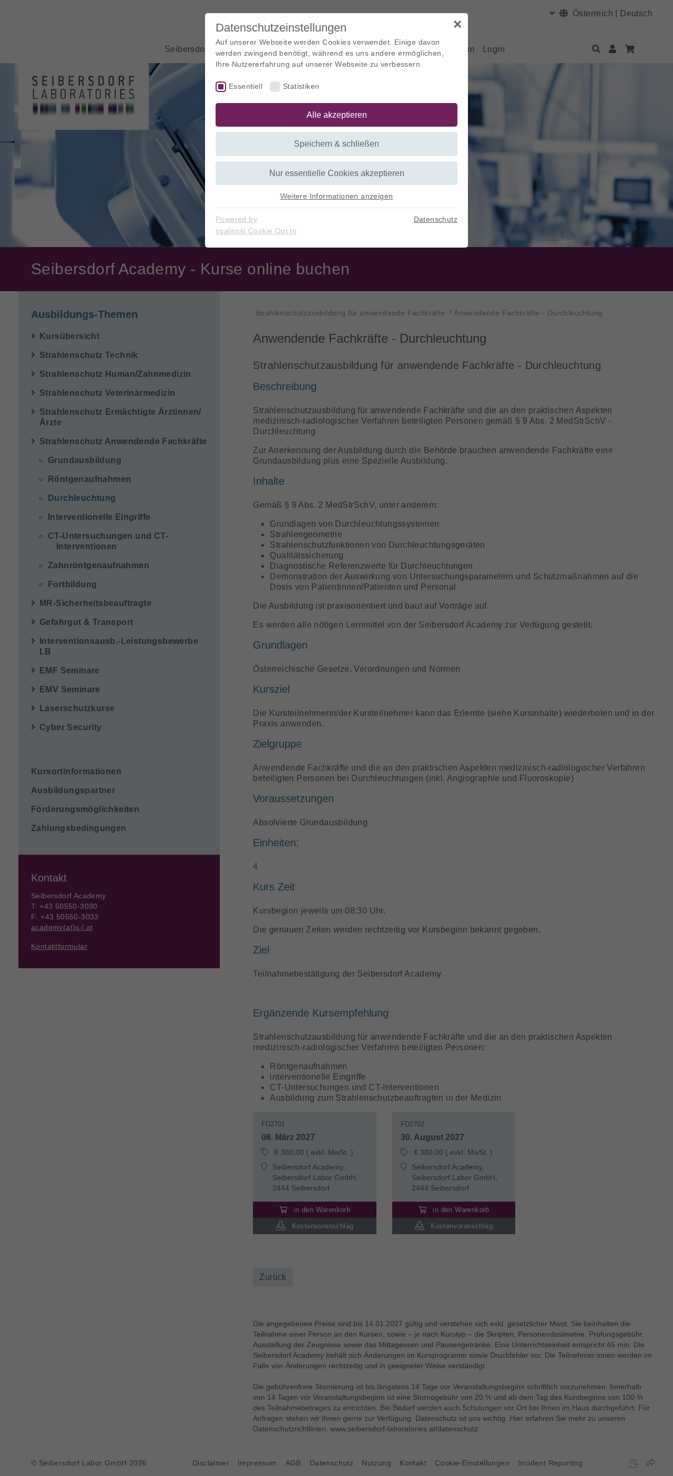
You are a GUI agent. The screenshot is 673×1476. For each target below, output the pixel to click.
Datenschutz (435, 219)
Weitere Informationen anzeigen (336, 196)
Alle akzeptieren (337, 114)
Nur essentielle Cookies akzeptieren (336, 173)
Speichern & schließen (336, 143)
